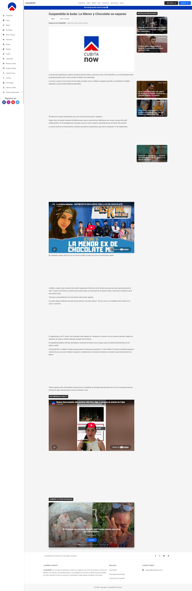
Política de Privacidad (116, 578)
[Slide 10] (107, 545)
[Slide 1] (75, 545)
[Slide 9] (104, 545)
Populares (81, 3)
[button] (12, 92)
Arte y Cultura (65, 19)
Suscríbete (113, 570)
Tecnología (114, 3)
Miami (94, 3)
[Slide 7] (96, 545)
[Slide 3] (82, 545)
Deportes (105, 3)
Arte (99, 3)
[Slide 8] (100, 545)
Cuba (88, 3)
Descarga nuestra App (117, 574)
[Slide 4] (86, 545)
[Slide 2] (78, 545)
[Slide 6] (93, 545)
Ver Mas (91, 540)
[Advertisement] (91, 100)
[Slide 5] (89, 545)
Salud (122, 3)
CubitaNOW (30, 3)
